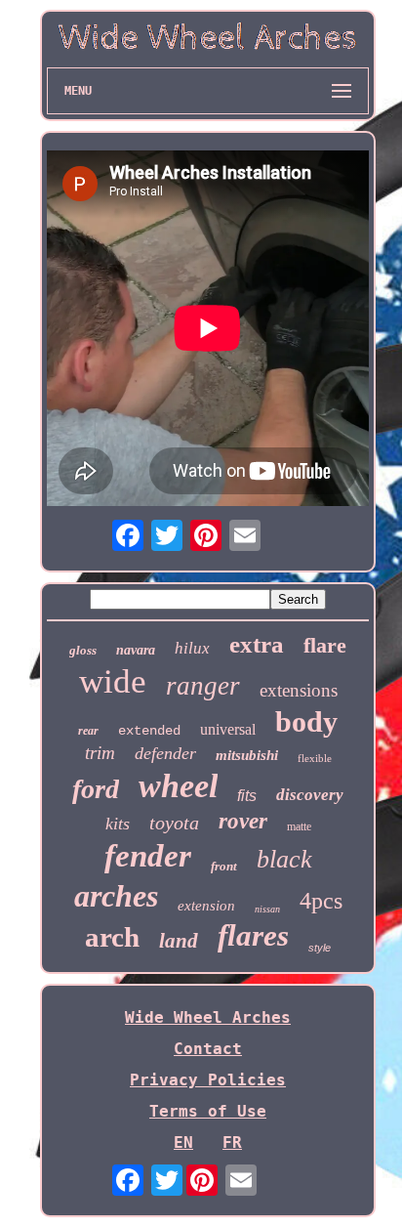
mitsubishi (247, 755)
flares (253, 935)
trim (100, 752)
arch (112, 936)
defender (165, 753)
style (319, 947)
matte (299, 826)
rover (243, 821)
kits (117, 823)
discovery (309, 794)
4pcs (321, 900)
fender (147, 855)
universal (228, 729)
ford (95, 789)
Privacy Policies (208, 1080)
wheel (178, 786)
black (284, 859)
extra (256, 644)
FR (232, 1142)
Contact (208, 1048)
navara (135, 650)
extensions (299, 690)
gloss (83, 650)
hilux (192, 648)
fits (247, 795)
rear (88, 731)
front (224, 866)
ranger (203, 685)
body (306, 721)
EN (183, 1142)
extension (206, 905)
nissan (267, 909)
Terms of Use (207, 1111)
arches (116, 895)
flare (324, 645)
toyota (174, 822)
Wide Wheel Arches (208, 1017)
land (178, 940)
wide (112, 681)
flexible (315, 758)
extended (149, 731)
